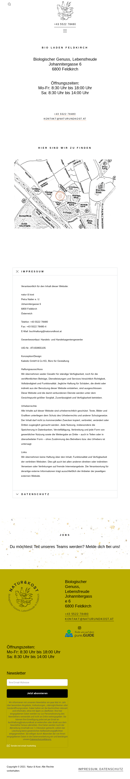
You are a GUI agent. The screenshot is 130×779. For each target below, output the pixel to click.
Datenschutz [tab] (35, 494)
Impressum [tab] (33, 271)
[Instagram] (79, 628)
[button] (65, 31)
